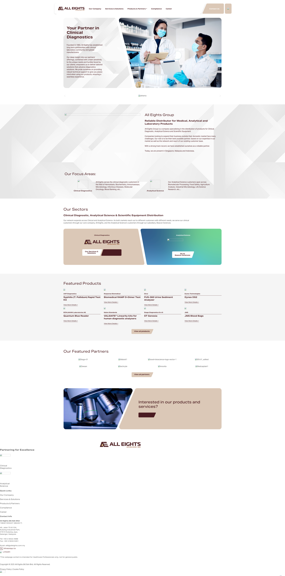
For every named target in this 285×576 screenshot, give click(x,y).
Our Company (95, 9)
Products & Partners (136, 9)
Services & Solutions (114, 9)
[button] (64, 95)
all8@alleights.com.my (15, 545)
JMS (186, 312)
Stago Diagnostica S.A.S (153, 312)
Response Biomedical (112, 293)
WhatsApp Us (9, 548)
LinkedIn (6, 552)
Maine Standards (110, 312)
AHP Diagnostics (69, 293)
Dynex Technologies (192, 293)
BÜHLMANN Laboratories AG (74, 312)
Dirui (146, 293)
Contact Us (214, 8)
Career (169, 9)
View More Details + (70, 305)
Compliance (156, 9)
